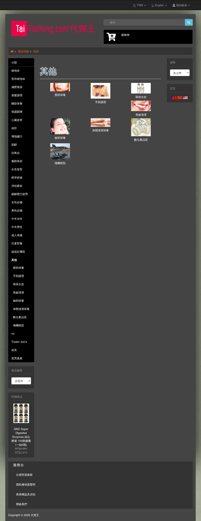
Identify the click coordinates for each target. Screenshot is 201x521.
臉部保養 (17, 300)
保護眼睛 (16, 111)
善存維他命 (18, 79)
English (158, 5)
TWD (138, 5)
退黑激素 (16, 358)
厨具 (14, 350)
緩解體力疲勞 (19, 194)
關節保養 (16, 103)
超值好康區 (18, 251)
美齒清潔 (17, 292)
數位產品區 (19, 317)
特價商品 (16, 396)
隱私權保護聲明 (25, 484)
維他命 (15, 70)
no (13, 333)
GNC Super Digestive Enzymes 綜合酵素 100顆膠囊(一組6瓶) (21, 437)
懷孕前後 (16, 177)
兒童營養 (16, 243)
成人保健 (16, 235)
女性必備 (16, 202)
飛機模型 (17, 325)
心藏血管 (16, 120)
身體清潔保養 (20, 309)
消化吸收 (16, 186)
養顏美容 (16, 161)
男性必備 (16, 210)
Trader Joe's (19, 342)
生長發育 (16, 169)
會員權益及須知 (25, 494)
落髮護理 (16, 95)
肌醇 (14, 144)
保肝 (14, 128)
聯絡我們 (21, 504)
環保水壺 (17, 284)
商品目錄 (23, 51)
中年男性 (16, 227)
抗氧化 (15, 153)
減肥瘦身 (16, 87)
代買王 (35, 515)
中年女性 (16, 219)
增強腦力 (16, 136)
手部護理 (17, 276)
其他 (36, 51)
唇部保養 (17, 268)
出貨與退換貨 (24, 475)
